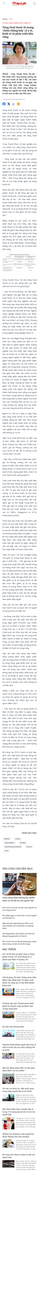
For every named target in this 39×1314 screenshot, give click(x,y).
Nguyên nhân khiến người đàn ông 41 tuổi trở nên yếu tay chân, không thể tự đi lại (19, 1047)
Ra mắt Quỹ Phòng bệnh (13, 1026)
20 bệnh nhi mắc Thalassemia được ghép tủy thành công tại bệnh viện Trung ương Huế (18, 1006)
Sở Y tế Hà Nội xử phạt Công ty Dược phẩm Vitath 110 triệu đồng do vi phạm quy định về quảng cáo (18, 957)
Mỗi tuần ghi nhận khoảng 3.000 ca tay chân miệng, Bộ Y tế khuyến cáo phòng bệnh (17, 925)
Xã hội (4, 19)
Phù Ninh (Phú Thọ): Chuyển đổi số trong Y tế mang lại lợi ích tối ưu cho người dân (18, 1112)
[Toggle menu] (4, 3)
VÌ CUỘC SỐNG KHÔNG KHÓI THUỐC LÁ (16, 23)
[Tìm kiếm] (34, 3)
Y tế (11, 19)
